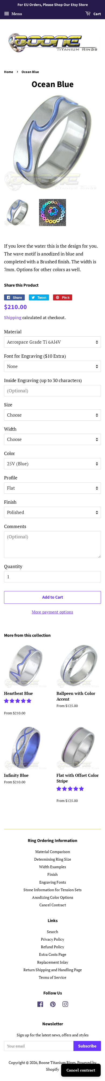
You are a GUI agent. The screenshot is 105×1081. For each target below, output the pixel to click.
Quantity (13, 566)
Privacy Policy (52, 939)
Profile (11, 478)
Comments (15, 526)
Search (52, 931)
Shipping (12, 317)
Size (8, 405)
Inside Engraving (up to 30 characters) (43, 380)
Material (13, 332)
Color (9, 453)
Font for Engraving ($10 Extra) (35, 356)
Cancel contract (80, 1070)
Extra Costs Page (52, 954)
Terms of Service (52, 977)
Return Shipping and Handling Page (52, 969)
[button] (18, 701)
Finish (10, 502)
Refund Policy (52, 946)
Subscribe (87, 1046)
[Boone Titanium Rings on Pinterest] (53, 1005)
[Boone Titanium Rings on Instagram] (65, 1005)
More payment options (52, 612)
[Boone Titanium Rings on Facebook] (40, 1005)
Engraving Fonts (52, 882)
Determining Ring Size (52, 859)
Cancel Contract (52, 904)
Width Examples (52, 866)
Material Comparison (52, 851)
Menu (16, 13)
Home (8, 71)
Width (10, 429)
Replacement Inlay (52, 962)
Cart (97, 14)
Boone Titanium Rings (57, 1062)
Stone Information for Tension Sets (52, 889)
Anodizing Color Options (52, 897)
